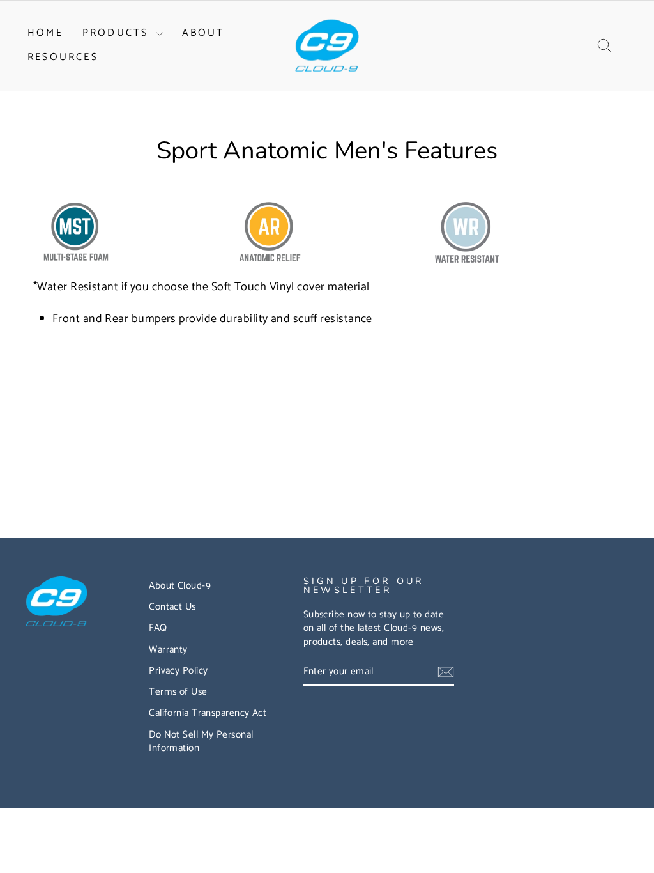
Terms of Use (178, 692)
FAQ (158, 628)
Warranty (168, 650)
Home (45, 33)
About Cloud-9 (180, 586)
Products (117, 33)
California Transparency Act (207, 713)
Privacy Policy (178, 671)
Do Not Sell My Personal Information (201, 741)
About (203, 33)
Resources (62, 57)
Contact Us (172, 607)
